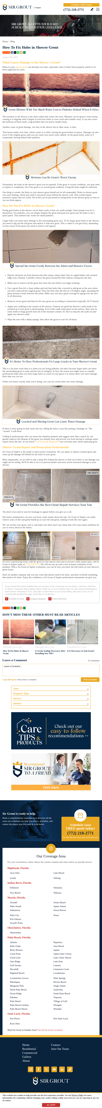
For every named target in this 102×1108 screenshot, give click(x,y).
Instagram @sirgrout (38, 599)
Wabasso (57, 893)
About (26, 1060)
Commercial (29, 1052)
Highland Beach (17, 973)
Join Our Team (60, 1048)
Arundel (13, 902)
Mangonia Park (17, 986)
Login (4, 680)
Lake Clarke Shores (62, 957)
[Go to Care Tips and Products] (51, 730)
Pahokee (14, 997)
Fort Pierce (15, 1018)
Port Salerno (15, 919)
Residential (29, 1048)
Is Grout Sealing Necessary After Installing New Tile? (50, 652)
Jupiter (56, 950)
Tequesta (57, 997)
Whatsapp (18, 52)
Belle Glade (15, 946)
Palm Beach (15, 1001)
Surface (17, 703)
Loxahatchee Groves (19, 978)
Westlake (57, 1009)
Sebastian (57, 887)
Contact (55, 1044)
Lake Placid (58, 873)
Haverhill (14, 969)
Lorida (13, 878)
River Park (15, 1023)
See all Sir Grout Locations (50, 1030)
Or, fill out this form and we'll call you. (80, 837)
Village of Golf (60, 1001)
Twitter (15, 52)
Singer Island (59, 986)
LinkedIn (62, 1069)
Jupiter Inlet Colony (62, 954)
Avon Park (15, 873)
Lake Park (58, 961)
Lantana (57, 965)
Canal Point (15, 954)
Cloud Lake (15, 957)
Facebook (12, 52)
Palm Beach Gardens (19, 1005)
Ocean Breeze (59, 910)
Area (16, 688)
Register (13, 680)
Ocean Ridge (16, 993)
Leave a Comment (14, 660)
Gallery (26, 1056)
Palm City (14, 915)
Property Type (21, 693)
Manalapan (15, 982)
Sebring (56, 878)
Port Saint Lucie (60, 1018)
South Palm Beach (61, 993)
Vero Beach (15, 893)
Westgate (57, 1005)
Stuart (56, 915)
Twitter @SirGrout (59, 599)
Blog (12, 41)
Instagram (30, 1069)
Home (5, 41)
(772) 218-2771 (73, 9)
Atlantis (13, 942)
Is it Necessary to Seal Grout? (81, 651)
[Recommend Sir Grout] (51, 771)
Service (17, 698)
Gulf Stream (15, 965)
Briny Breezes (16, 950)
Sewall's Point (16, 923)
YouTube (54, 1069)
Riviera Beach (59, 982)
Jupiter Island (59, 906)
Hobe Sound (15, 906)
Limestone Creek (61, 969)
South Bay (58, 989)
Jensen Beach (59, 902)
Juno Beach (58, 946)
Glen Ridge (15, 961)
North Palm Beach (18, 989)
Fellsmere (14, 887)
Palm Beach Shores (18, 1009)
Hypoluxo (57, 942)
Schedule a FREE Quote (81, 5)
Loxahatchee (59, 973)
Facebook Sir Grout (16, 599)
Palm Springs (59, 978)
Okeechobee (15, 932)
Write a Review (91, 9)
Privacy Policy (78, 1095)
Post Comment (90, 680)
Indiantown (15, 910)
